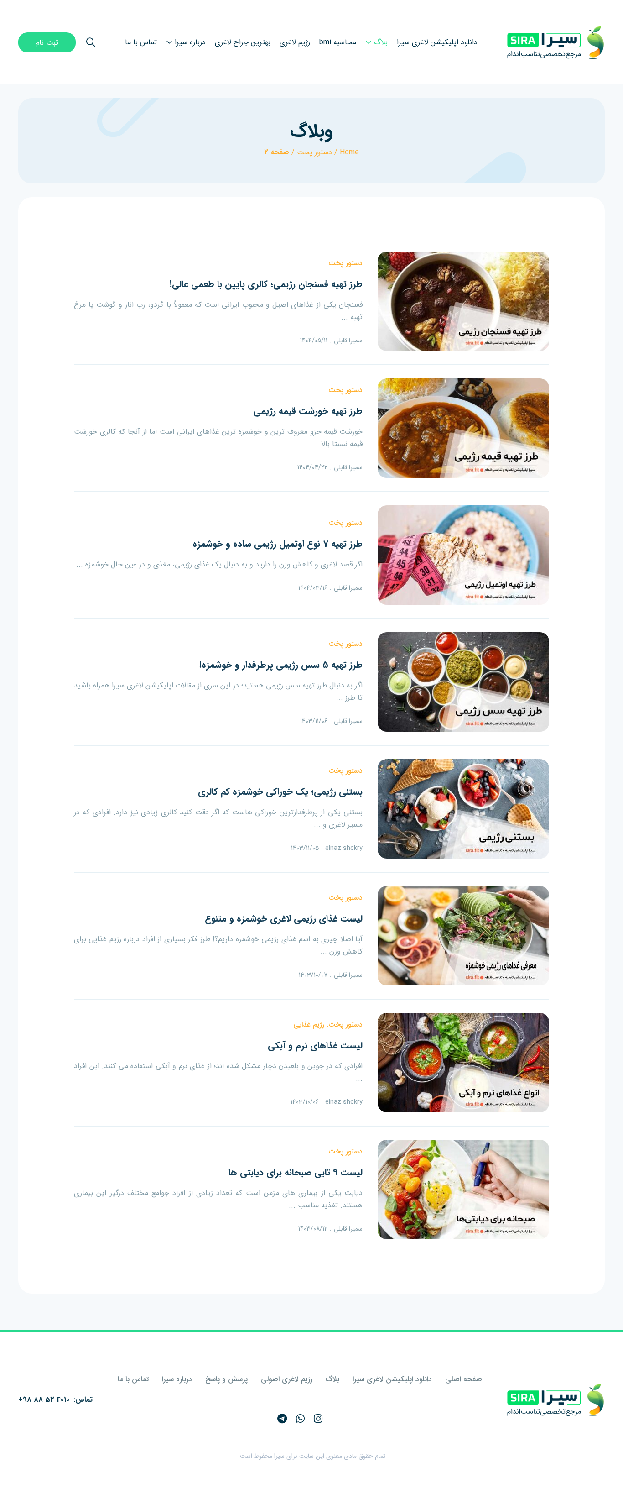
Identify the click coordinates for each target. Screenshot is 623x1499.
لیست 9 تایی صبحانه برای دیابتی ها (295, 1172)
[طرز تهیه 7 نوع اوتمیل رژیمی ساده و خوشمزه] (463, 555)
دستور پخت (314, 152)
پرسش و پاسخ (226, 1379)
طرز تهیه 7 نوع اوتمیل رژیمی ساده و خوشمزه (277, 544)
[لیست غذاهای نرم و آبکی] (463, 1062)
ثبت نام (47, 42)
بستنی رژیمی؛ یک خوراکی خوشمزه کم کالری (280, 792)
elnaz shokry (344, 848)
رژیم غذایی (308, 1024)
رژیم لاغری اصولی (286, 1379)
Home (349, 152)
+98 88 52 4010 (43, 1399)
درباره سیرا (177, 1379)
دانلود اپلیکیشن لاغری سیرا (392, 1379)
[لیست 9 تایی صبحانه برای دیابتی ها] (463, 1189)
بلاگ (332, 1379)
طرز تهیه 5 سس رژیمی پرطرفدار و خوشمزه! (281, 665)
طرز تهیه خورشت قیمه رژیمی (308, 411)
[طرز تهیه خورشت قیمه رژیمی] (463, 428)
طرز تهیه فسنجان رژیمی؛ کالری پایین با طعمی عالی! (266, 284)
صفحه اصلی (463, 1379)
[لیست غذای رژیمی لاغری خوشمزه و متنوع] (463, 935)
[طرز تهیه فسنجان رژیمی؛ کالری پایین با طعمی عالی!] (463, 301)
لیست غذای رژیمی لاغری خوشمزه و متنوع (284, 919)
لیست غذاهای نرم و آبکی (315, 1045)
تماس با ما (133, 1379)
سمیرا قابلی (348, 340)
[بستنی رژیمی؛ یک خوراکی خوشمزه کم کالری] (463, 809)
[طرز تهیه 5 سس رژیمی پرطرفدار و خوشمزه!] (463, 682)
